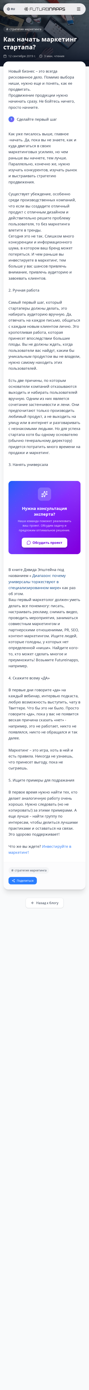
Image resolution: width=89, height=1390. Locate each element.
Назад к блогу (47, 903)
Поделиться (25, 881)
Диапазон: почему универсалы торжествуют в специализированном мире (37, 581)
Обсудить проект (47, 542)
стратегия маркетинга (25, 29)
